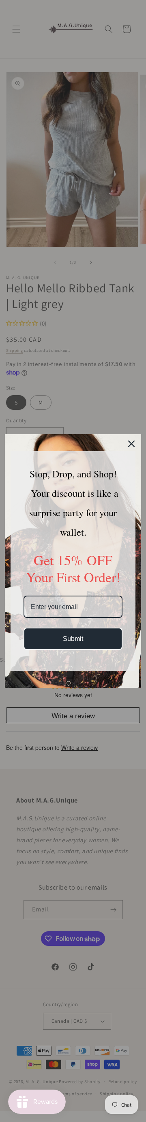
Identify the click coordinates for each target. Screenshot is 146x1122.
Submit (73, 638)
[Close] (131, 443)
